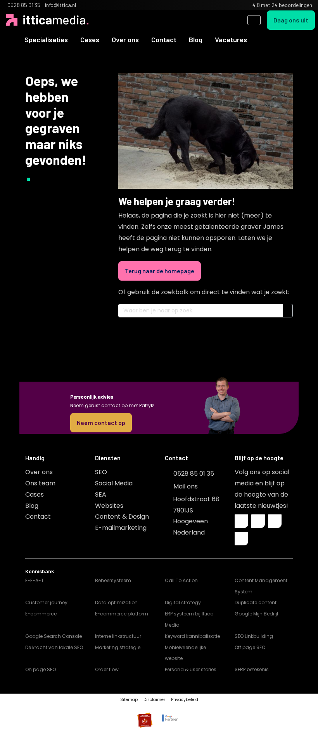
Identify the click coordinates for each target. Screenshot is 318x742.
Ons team (40, 483)
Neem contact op (101, 422)
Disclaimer (154, 700)
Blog (195, 39)
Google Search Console (53, 636)
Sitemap (129, 700)
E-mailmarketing (121, 527)
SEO (101, 472)
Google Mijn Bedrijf (256, 613)
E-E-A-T (34, 580)
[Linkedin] (258, 521)
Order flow (107, 669)
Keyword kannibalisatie (192, 636)
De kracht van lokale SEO (54, 647)
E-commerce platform (121, 613)
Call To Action (181, 580)
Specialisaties (46, 39)
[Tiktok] (241, 538)
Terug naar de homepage (159, 270)
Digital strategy (183, 602)
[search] (254, 20)
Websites (109, 505)
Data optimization (116, 602)
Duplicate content (256, 602)
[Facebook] (241, 521)
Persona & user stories (190, 669)
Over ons (125, 39)
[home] (12, 39)
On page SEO (40, 669)
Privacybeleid (184, 700)
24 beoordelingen (291, 5)
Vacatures (231, 39)
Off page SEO (250, 647)
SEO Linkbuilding (254, 636)
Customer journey (46, 602)
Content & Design (122, 516)
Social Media (114, 483)
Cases (89, 39)
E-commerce (41, 613)
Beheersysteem (113, 580)
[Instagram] (275, 521)
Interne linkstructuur (118, 636)
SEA (100, 494)
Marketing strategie (117, 647)
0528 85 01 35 (193, 473)
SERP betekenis (252, 669)
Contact (163, 39)
